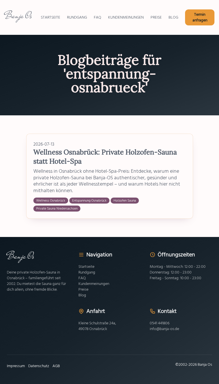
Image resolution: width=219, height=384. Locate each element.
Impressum (16, 366)
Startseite (86, 267)
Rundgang (86, 272)
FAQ (82, 278)
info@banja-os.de (164, 329)
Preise (83, 289)
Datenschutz (38, 366)
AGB (56, 366)
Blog (82, 295)
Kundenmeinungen (93, 284)
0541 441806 (159, 323)
